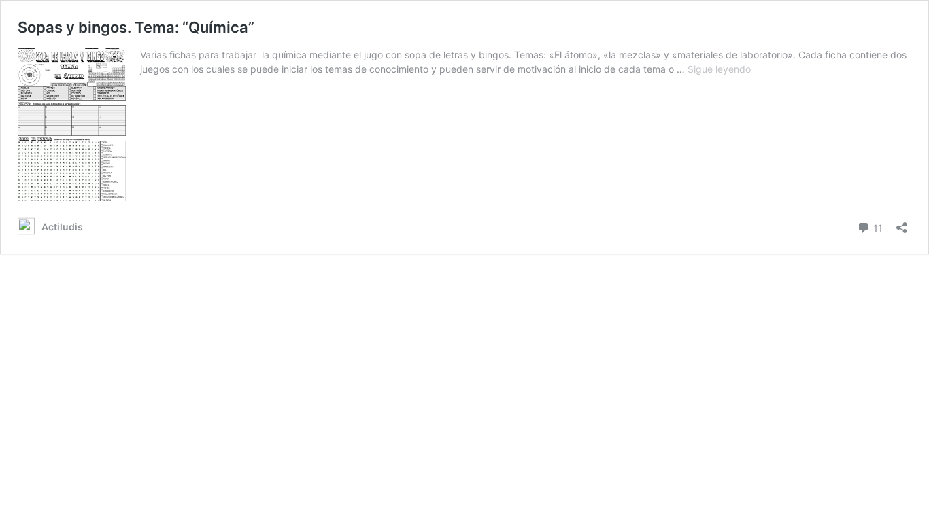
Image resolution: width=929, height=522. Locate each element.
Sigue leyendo (719, 69)
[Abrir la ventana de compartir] (901, 223)
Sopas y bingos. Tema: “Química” (136, 27)
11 (877, 227)
